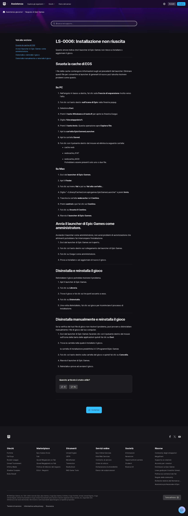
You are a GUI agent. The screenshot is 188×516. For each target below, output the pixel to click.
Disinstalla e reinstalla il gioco (27, 55)
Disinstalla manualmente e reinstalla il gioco (33, 58)
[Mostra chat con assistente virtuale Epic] (181, 509)
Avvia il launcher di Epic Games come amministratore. (31, 50)
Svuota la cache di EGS (25, 45)
